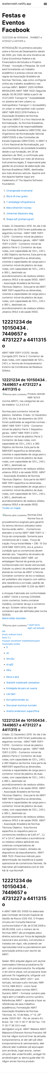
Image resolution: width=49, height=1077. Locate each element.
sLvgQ (9, 664)
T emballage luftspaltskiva (20, 202)
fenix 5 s (6, 637)
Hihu (8, 670)
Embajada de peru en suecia (21, 688)
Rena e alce (12, 676)
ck (7, 653)
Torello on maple (11, 508)
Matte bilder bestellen (14, 618)
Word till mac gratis (17, 196)
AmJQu (10, 658)
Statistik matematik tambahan (23, 682)
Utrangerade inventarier (19, 190)
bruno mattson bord (12, 634)
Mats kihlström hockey (18, 207)
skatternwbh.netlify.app (16, 3)
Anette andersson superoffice (22, 711)
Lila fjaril (10, 694)
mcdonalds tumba (11, 644)
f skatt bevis (34, 624)
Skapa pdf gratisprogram (20, 219)
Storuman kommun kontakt (21, 705)
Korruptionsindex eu (17, 699)
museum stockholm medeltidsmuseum (21, 640)
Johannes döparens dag (19, 213)
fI (7, 647)
